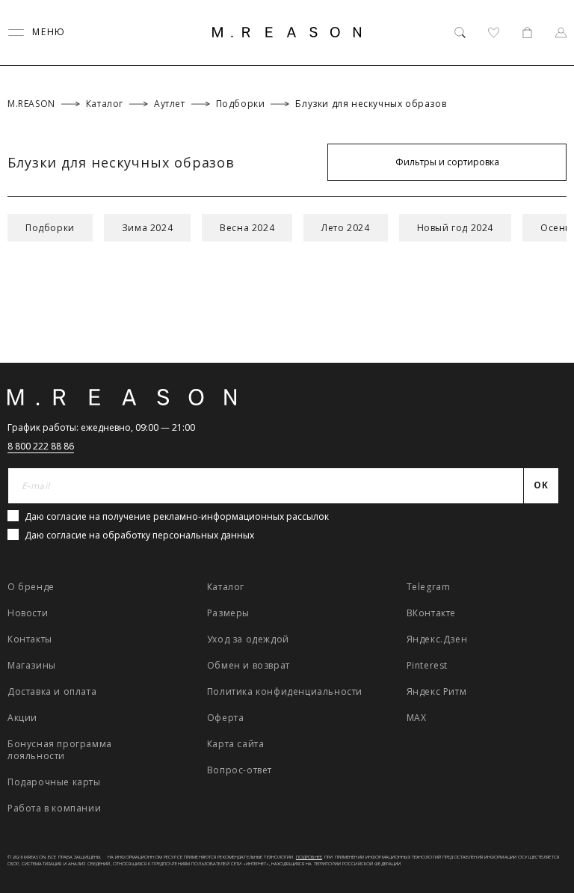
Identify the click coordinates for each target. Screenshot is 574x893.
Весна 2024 (247, 227)
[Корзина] (527, 32)
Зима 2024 (147, 227)
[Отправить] (546, 123)
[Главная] (287, 32)
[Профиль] (561, 32)
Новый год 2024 (455, 227)
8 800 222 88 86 (40, 446)
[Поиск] (460, 32)
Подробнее (309, 857)
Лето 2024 (345, 227)
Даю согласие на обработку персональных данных (139, 535)
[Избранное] (493, 32)
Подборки (50, 227)
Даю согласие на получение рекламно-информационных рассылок (177, 516)
